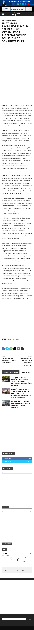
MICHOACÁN (9, 18)
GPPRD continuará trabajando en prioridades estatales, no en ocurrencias (26, 362)
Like (30, 458)
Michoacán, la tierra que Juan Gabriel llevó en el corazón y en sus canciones (21, 404)
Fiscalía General (10, 339)
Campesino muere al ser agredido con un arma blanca (9, 360)
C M (4, 44)
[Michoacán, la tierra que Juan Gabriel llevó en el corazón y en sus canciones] (6, 403)
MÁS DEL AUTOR (25, 372)
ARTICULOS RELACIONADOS (10, 372)
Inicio (3, 18)
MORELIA (4, 393)
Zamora (17, 339)
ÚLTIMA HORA (12, 20)
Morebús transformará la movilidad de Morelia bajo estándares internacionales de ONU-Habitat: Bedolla (21, 393)
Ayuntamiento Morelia (5, 381)
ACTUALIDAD (5, 405)
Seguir (29, 461)
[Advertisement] (17, 85)
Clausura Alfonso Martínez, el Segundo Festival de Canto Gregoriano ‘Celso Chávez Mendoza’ (21, 381)
